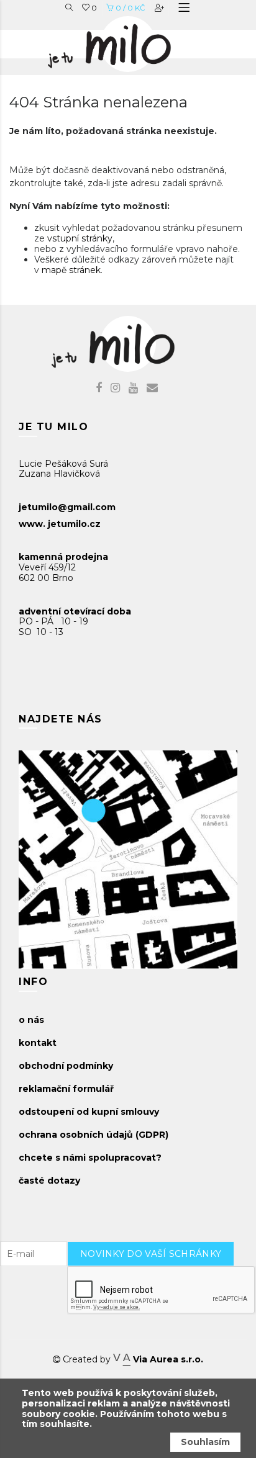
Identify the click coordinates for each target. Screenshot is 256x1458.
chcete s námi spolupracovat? (90, 1157)
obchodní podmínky (66, 1065)
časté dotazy (49, 1180)
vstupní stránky (79, 238)
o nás (31, 1019)
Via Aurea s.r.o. (166, 1359)
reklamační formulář (66, 1088)
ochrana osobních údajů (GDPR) (93, 1134)
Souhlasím (205, 1441)
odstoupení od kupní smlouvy (89, 1111)
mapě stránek (71, 270)
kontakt (38, 1042)
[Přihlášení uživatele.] (160, 7)
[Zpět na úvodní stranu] (122, 41)
